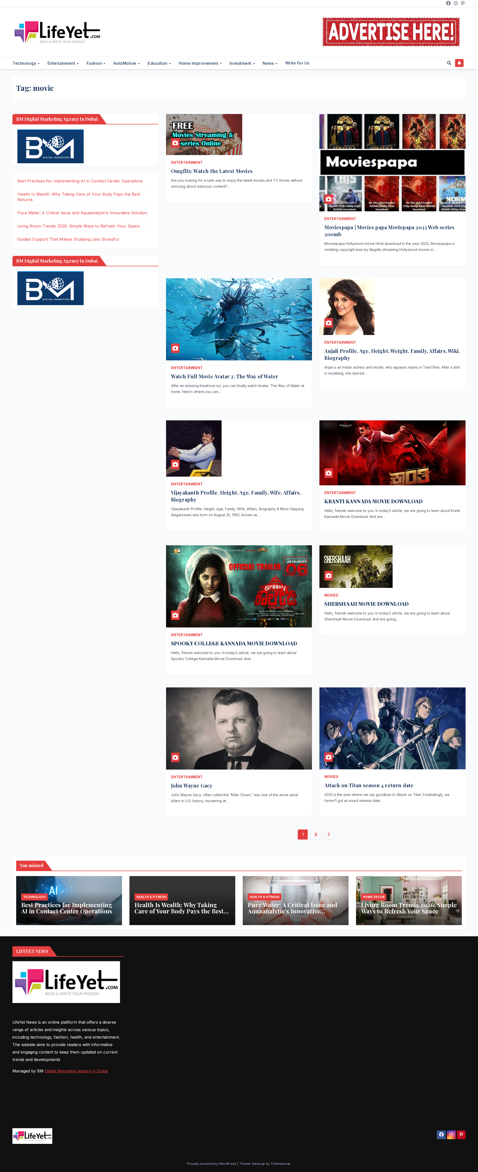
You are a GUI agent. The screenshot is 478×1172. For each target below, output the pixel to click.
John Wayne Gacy (192, 785)
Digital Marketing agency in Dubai (76, 1070)
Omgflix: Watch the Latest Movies (212, 170)
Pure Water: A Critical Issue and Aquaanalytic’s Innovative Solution (82, 212)
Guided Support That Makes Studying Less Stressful (68, 239)
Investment (241, 63)
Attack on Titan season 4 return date (368, 785)
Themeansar (280, 1164)
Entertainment (62, 63)
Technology (24, 63)
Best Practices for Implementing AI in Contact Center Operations (80, 180)
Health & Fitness (151, 897)
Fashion (95, 63)
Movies (331, 595)
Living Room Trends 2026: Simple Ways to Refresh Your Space (78, 225)
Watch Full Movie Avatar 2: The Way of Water (224, 376)
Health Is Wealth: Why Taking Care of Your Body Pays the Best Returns (179, 911)
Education (158, 63)
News (269, 63)
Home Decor (373, 897)
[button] (449, 62)
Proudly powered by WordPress (212, 1164)
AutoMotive (125, 63)
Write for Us (297, 62)
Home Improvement (199, 63)
